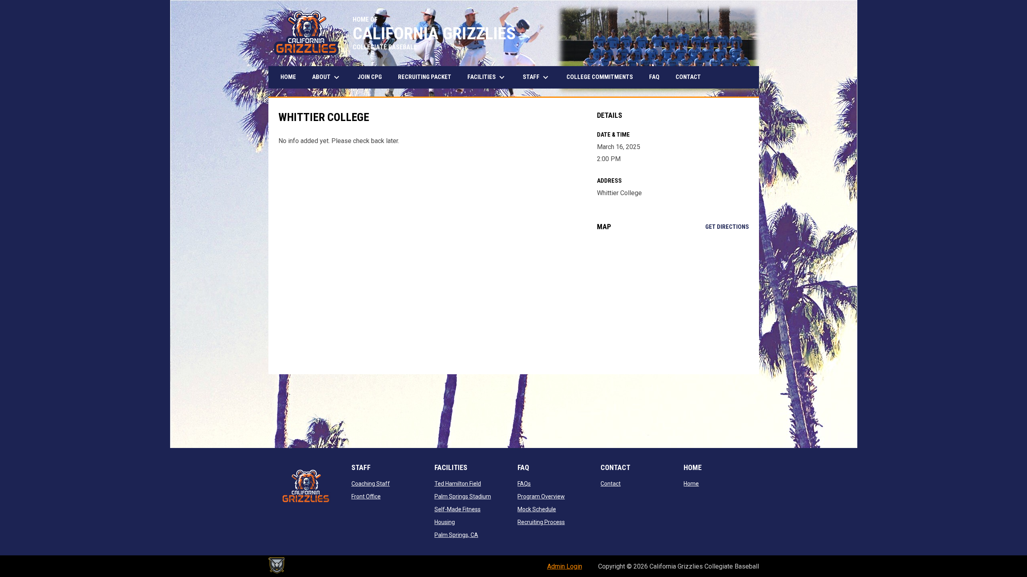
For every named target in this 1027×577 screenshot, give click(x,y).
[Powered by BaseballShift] (276, 565)
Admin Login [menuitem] (564, 566)
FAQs (524, 483)
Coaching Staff (370, 483)
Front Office (366, 496)
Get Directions (727, 226)
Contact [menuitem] (688, 77)
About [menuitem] (326, 77)
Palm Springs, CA (456, 535)
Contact (611, 483)
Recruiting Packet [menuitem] (424, 77)
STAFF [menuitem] (536, 77)
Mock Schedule (537, 509)
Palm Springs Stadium (462, 496)
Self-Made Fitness (457, 509)
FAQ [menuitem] (654, 77)
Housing (444, 522)
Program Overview (541, 496)
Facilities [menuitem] (487, 77)
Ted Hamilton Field (457, 483)
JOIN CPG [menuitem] (369, 77)
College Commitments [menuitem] (599, 77)
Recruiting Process (541, 522)
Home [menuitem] (288, 77)
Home (691, 483)
